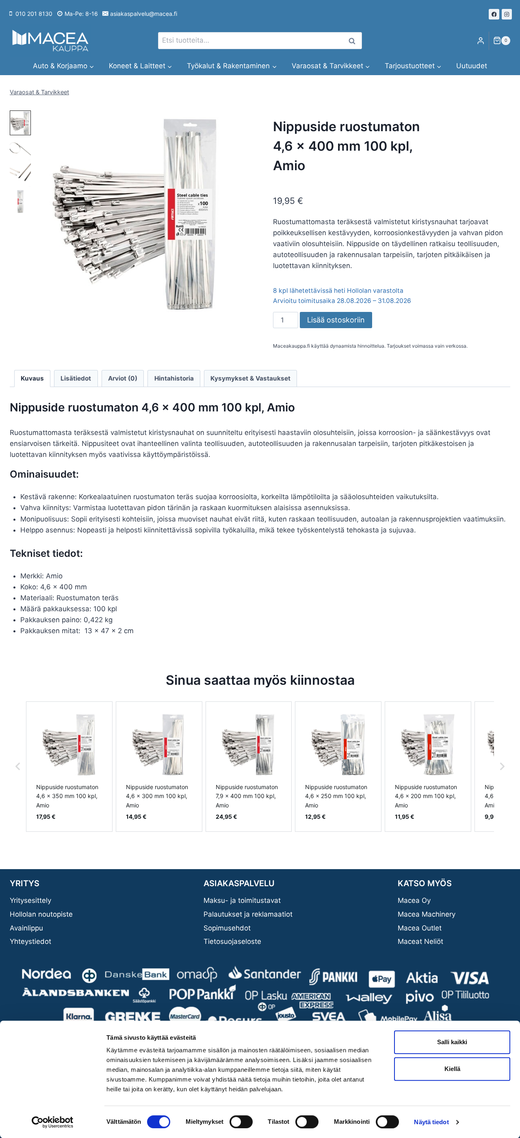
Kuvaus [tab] (32, 378)
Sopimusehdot (227, 928)
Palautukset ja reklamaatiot (248, 914)
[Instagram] (507, 14)
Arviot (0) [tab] (122, 378)
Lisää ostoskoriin (336, 320)
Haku (354, 41)
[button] (20, 122)
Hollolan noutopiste (41, 914)
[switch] (241, 1121)
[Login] (481, 40)
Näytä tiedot (431, 1122)
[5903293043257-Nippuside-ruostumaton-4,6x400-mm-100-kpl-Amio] (137, 214)
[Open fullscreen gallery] (232, 310)
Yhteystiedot (30, 941)
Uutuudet (471, 66)
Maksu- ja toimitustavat (242, 900)
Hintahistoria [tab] (174, 378)
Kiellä (452, 1068)
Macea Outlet (420, 928)
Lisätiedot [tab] (76, 378)
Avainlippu (26, 928)
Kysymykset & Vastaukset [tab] (250, 378)
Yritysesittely (30, 900)
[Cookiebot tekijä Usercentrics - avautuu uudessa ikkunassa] (52, 1122)
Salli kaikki (452, 1041)
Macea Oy (414, 900)
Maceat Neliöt (420, 941)
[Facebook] (494, 14)
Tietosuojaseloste (232, 941)
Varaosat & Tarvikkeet (39, 92)
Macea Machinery (426, 914)
